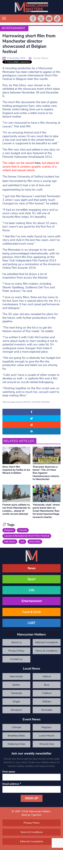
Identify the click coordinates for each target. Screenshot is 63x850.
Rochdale (46, 710)
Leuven (23, 530)
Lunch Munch (46, 735)
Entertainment (13, 28)
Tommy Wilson (40, 58)
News (32, 568)
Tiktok (57, 18)
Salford (46, 676)
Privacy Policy (16, 651)
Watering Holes (16, 744)
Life (31, 590)
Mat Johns (10, 541)
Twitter (41, 18)
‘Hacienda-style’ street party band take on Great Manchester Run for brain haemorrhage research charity (46, 511)
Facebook (33, 18)
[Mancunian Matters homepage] (31, 7)
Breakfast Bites (16, 735)
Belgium (9, 530)
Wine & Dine (46, 744)
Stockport (16, 710)
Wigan (16, 701)
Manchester (16, 676)
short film (34, 541)
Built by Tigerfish (31, 815)
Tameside (16, 693)
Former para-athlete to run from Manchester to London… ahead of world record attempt (16, 509)
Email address (11, 784)
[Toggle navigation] (4, 18)
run (22, 541)
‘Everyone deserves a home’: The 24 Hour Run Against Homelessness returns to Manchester (46, 473)
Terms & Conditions (46, 651)
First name (8, 771)
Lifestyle (16, 727)
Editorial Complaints (46, 642)
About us (16, 642)
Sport (31, 579)
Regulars (47, 727)
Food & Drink (31, 612)
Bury (46, 685)
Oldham (46, 701)
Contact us (16, 659)
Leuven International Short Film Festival (26, 536)
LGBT (32, 623)
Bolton (16, 685)
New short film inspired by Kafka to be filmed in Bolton (16, 470)
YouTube (49, 18)
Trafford (46, 693)
